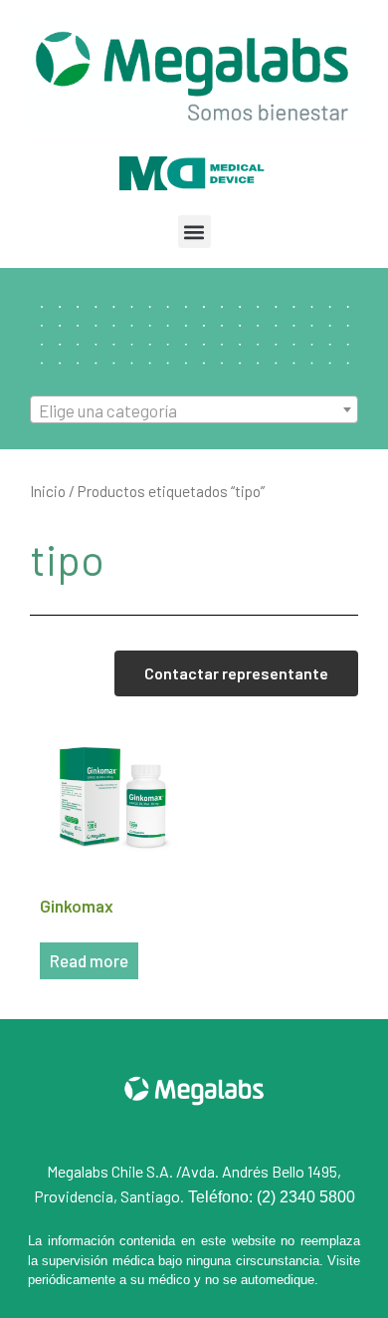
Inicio (48, 490)
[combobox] (194, 409)
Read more (89, 960)
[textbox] (194, 410)
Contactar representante (236, 672)
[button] (194, 231)
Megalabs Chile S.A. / (114, 1171)
